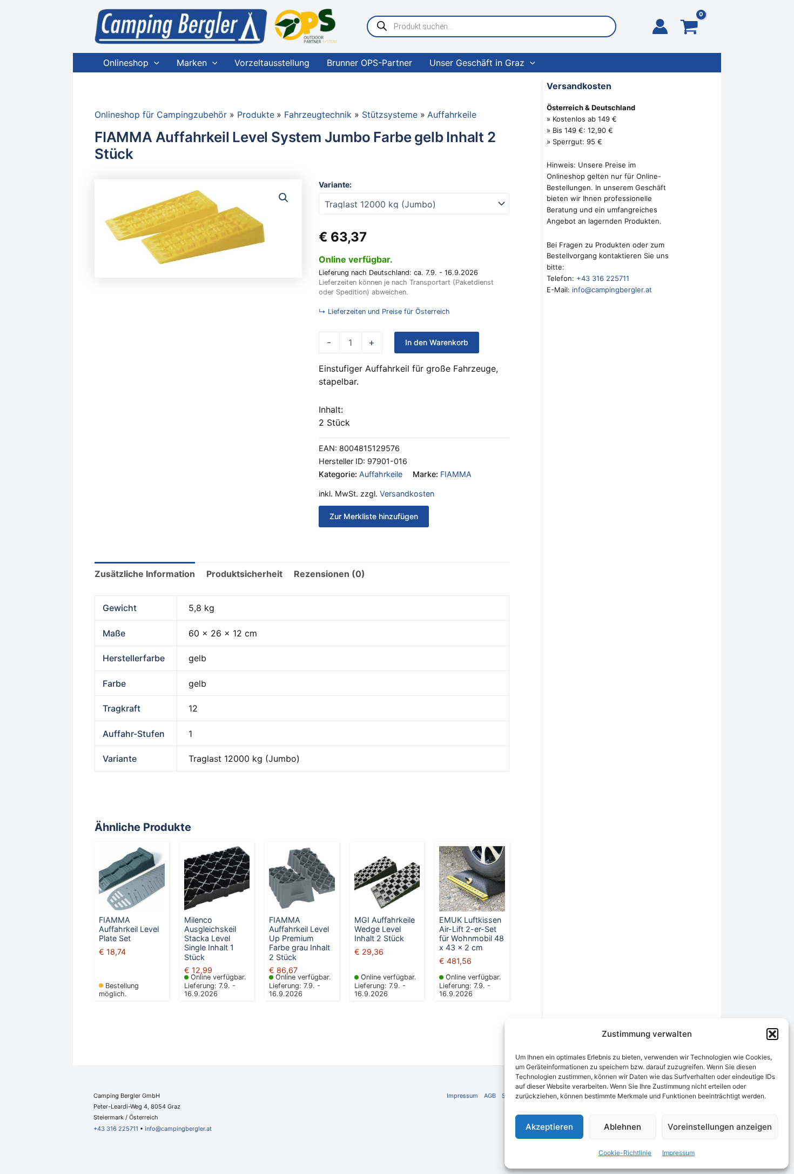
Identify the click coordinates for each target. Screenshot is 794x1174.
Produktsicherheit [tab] (244, 573)
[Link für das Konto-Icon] (660, 26)
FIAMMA (456, 474)
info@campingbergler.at (612, 289)
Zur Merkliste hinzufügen (373, 516)
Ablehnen (622, 1127)
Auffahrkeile (380, 474)
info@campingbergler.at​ (178, 1128)
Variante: (335, 184)
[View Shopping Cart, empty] (689, 27)
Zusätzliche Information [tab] (145, 573)
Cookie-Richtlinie (624, 1153)
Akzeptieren (549, 1127)
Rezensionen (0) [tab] (329, 573)
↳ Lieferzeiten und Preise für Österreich (384, 311)
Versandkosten (407, 493)
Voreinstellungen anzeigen (720, 1127)
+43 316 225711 (602, 278)
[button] (772, 1034)
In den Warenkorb (436, 342)
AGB (490, 1095)
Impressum (678, 1153)
